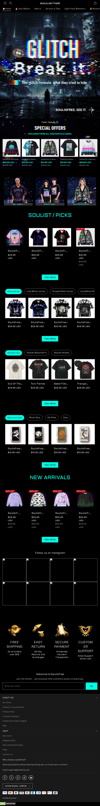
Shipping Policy (9, 741)
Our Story (7, 703)
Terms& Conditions (11, 716)
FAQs (5, 750)
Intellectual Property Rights (15, 721)
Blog (4, 726)
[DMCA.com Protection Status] (8, 805)
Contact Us (8, 754)
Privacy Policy (8, 712)
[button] (5, 3)
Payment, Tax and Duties (13, 707)
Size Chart (7, 736)
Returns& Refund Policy (13, 745)
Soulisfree (12, 798)
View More (50, 277)
